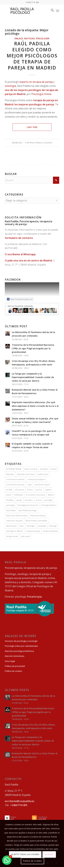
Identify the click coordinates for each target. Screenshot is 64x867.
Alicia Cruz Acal (31, 469)
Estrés (8, 495)
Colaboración (42, 474)
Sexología (30, 526)
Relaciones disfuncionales (17, 515)
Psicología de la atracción (27, 505)
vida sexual (25, 536)
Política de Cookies (32, 861)
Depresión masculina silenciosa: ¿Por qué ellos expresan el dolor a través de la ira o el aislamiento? (35, 406)
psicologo (48, 500)
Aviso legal (10, 661)
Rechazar (49, 854)
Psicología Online (41, 94)
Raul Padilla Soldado (41, 142)
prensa (38, 500)
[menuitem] (51, 10)
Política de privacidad (15, 666)
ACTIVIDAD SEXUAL (14, 469)
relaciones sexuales (14, 520)
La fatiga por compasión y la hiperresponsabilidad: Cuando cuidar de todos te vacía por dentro (33, 377)
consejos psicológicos (36, 479)
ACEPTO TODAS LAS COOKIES (25, 854)
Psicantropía (34, 596)
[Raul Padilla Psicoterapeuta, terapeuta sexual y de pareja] (26, 10)
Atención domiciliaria (14, 656)
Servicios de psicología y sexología (21, 641)
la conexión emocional (35, 495)
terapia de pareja (33, 531)
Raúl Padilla (11, 510)
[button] (6, 860)
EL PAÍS (9, 489)
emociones (19, 489)
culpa (29, 484)
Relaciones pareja (38, 515)
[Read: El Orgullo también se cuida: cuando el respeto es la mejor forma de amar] (7, 445)
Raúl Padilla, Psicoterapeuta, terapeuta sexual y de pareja (28, 223)
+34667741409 (18, 805)
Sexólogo (53, 526)
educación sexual (42, 484)
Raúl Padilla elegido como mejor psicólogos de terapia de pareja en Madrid (32, 55)
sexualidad (41, 526)
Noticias (29, 38)
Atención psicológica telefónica (19, 651)
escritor (39, 489)
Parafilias (10, 500)
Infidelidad (18, 495)
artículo (53, 469)
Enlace (19, 38)
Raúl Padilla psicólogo (28, 510)
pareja (19, 500)
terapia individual (50, 531)
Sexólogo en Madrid (14, 531)
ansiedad (44, 469)
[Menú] (57, 10)
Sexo (22, 526)
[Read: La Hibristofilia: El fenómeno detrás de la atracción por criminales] (7, 333)
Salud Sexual (11, 526)
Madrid (51, 495)
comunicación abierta (15, 479)
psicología (10, 505)
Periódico (29, 500)
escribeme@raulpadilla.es (19, 801)
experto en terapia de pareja (36, 82)
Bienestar (10, 474)
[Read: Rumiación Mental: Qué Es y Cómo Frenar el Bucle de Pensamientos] (7, 391)
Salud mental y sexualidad (36, 520)
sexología (10, 86)
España (48, 489)
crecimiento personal (15, 484)
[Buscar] (51, 10)
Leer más (32, 127)
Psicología (42, 38)
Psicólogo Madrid (48, 505)
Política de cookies (13, 671)
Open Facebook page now (21, 299)
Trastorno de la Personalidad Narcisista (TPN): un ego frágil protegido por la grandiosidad (33, 348)
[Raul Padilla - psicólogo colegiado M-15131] (29, 615)
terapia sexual (12, 536)
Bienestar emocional (25, 474)
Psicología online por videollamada (21, 646)
